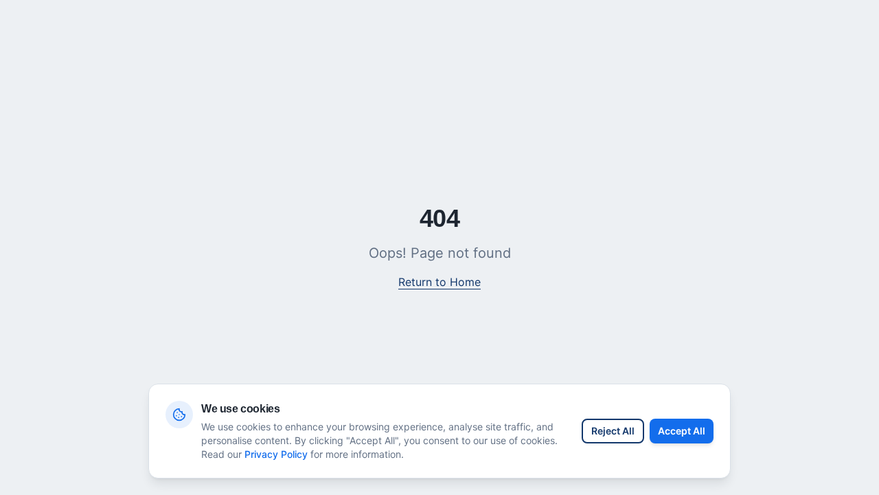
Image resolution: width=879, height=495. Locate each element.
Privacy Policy (276, 454)
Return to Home (439, 282)
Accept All (681, 431)
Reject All (613, 431)
